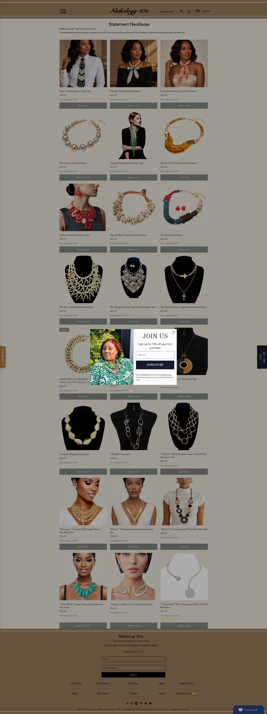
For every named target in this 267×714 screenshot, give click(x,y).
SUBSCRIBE (155, 365)
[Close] (174, 332)
